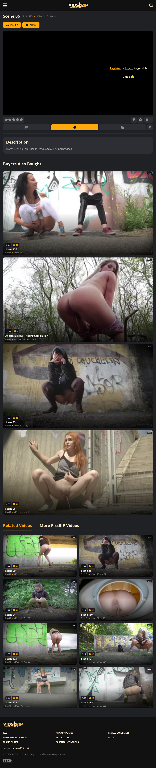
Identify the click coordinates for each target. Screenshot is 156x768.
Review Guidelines (118, 733)
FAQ (5, 733)
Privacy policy (64, 733)
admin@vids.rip (21, 748)
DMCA (111, 737)
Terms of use (10, 742)
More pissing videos (15, 737)
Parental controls (67, 742)
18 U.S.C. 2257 (63, 737)
